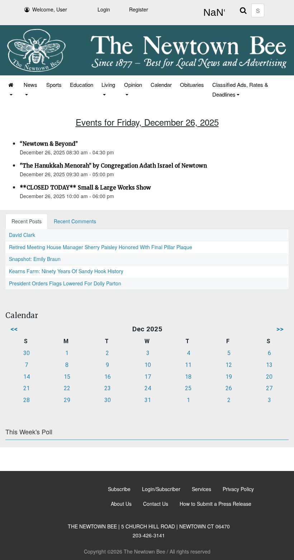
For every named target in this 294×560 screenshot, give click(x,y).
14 (26, 376)
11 (188, 364)
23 (107, 388)
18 (188, 376)
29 (67, 400)
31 (147, 400)
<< (14, 329)
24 (147, 388)
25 (188, 388)
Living (108, 84)
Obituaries (192, 84)
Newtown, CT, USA (212, 13)
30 (26, 353)
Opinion (133, 84)
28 (26, 400)
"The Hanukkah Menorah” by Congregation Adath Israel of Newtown (113, 165)
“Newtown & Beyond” (49, 143)
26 (229, 388)
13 (269, 364)
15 (67, 376)
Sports (54, 84)
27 (269, 388)
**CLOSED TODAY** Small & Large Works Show (85, 187)
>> (280, 329)
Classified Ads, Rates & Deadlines (240, 89)
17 (147, 376)
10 (147, 364)
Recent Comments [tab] (75, 221)
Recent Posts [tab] (26, 221)
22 (67, 388)
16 (107, 376)
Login (104, 9)
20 (269, 376)
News (30, 84)
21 (26, 388)
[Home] (11, 89)
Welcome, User (49, 9)
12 (229, 364)
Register (138, 9)
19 (229, 376)
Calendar (161, 84)
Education (81, 84)
